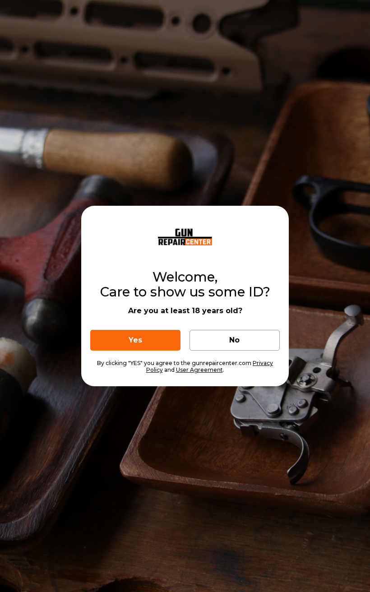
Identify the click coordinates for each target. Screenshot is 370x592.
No (234, 340)
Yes (135, 340)
